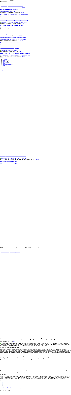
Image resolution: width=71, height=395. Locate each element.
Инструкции (4, 60)
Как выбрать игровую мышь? (19, 385)
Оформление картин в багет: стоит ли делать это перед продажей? (13, 37)
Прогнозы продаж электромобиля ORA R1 (8, 161)
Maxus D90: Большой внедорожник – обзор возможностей (36, 384)
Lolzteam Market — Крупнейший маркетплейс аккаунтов (10, 387)
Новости (3, 61)
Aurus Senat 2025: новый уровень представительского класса (12, 25)
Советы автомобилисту (6, 64)
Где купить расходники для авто (21, 382)
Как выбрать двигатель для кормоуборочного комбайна (11, 388)
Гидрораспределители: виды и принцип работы (30, 383)
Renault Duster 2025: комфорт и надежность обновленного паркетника (14, 14)
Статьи (3, 65)
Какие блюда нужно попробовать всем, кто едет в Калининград (12, 31)
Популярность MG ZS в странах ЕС (7, 67)
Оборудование (5, 62)
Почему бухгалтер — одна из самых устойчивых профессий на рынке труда (15, 53)
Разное (3, 63)
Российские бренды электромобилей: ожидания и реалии (11, 3)
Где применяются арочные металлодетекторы (9, 48)
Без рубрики (4, 59)
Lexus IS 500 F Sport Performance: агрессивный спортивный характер (14, 20)
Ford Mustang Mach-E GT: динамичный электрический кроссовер (13, 156)
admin (14, 341)
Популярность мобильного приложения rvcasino (9, 42)
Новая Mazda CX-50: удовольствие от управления (10, 249)
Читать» (23, 7)
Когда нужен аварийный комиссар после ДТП (9, 9)
